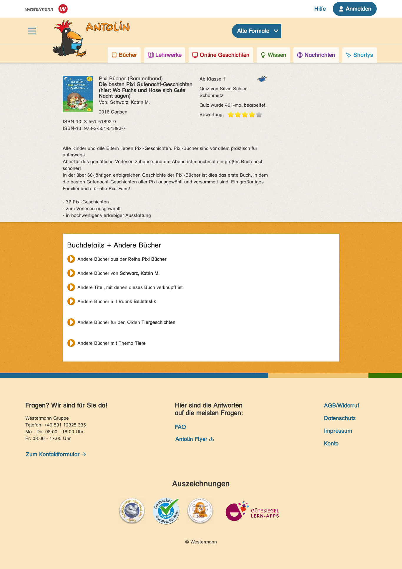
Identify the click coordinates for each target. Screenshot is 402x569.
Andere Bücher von (118, 273)
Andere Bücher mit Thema (111, 343)
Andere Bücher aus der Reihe (121, 259)
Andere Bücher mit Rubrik (116, 301)
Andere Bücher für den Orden (126, 322)
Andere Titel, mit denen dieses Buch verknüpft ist (130, 287)
